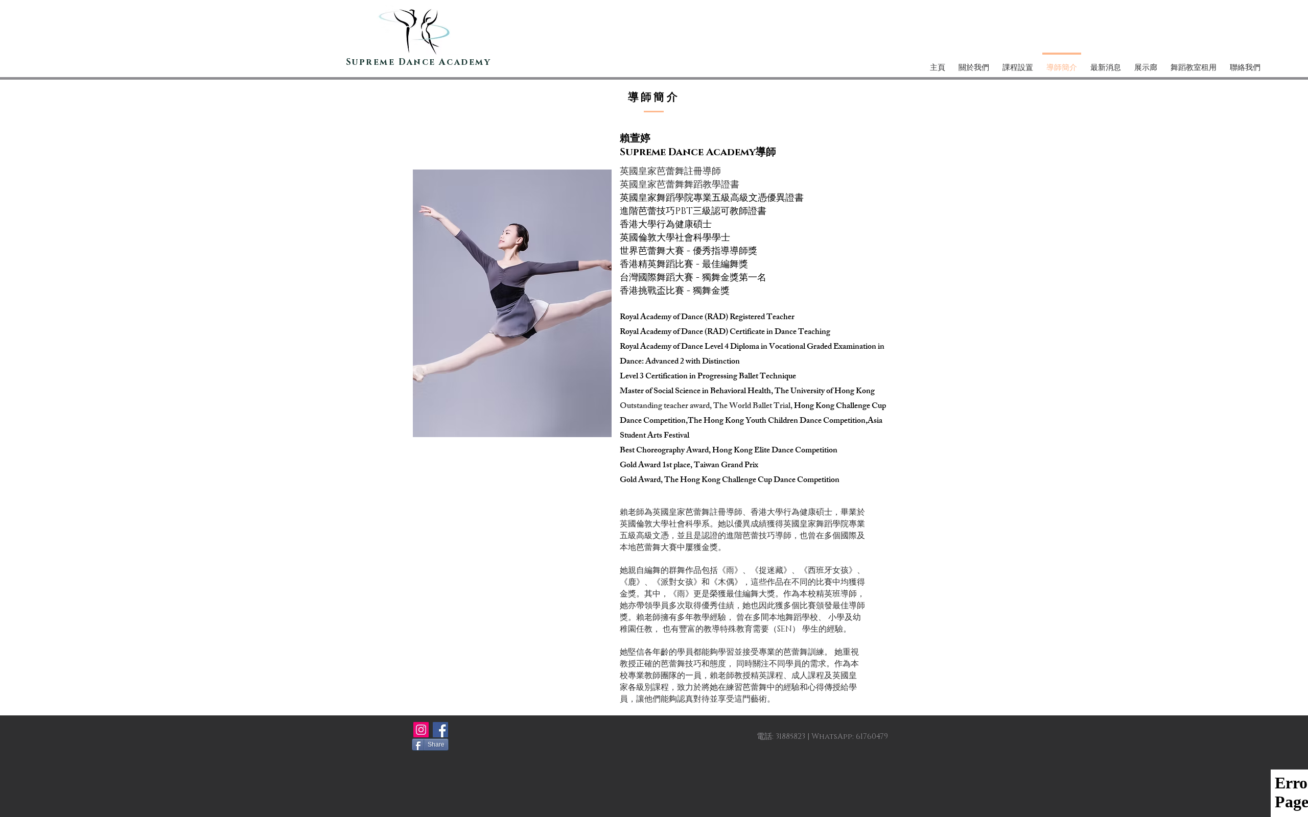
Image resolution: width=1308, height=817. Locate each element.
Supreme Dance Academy (419, 62)
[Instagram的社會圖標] (421, 729)
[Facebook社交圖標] (440, 729)
